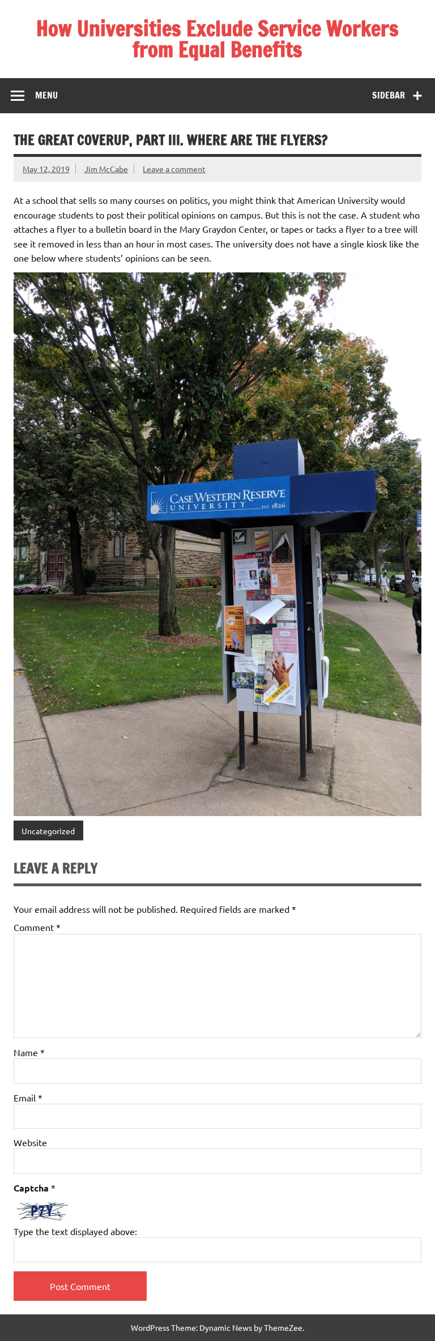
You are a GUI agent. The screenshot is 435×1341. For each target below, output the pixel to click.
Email (28, 1097)
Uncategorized (48, 831)
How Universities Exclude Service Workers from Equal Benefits (217, 39)
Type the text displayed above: (75, 1231)
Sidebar (388, 95)
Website (30, 1142)
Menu (46, 95)
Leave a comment (174, 169)
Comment (37, 927)
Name (29, 1052)
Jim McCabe (106, 169)
